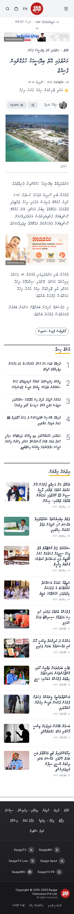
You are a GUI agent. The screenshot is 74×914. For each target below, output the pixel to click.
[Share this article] (32, 105)
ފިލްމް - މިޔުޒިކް (46, 820)
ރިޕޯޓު (61, 820)
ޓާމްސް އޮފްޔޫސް (18, 906)
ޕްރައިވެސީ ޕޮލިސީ (54, 906)
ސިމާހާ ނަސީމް (50, 105)
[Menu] (66, 9)
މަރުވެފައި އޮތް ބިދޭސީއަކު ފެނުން (43, 50)
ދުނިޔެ (56, 810)
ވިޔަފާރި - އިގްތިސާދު (28, 810)
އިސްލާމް (14, 820)
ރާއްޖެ (66, 50)
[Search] (7, 8)
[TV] (16, 8)
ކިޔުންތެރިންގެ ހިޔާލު (36, 906)
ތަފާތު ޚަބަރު (28, 820)
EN (25, 9)
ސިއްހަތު (9, 810)
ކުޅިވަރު (46, 810)
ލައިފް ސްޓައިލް (37, 831)
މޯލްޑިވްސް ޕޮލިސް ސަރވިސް (52, 331)
